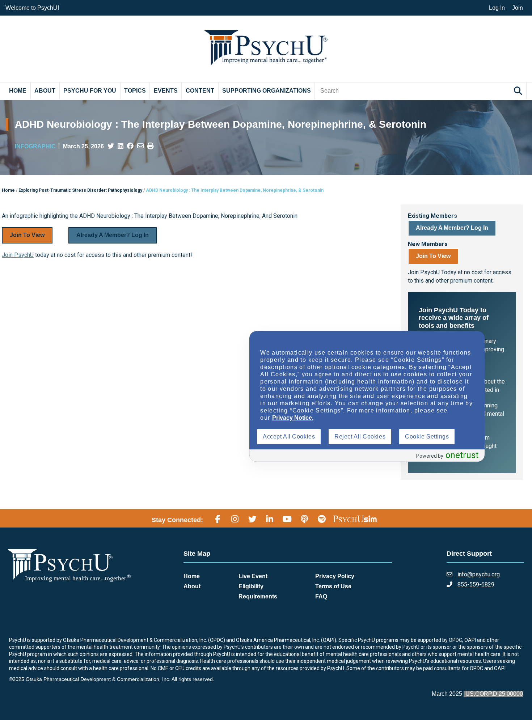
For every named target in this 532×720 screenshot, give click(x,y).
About (44, 91)
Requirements (257, 596)
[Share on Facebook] (130, 146)
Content (200, 91)
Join (517, 8)
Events (166, 91)
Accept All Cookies (289, 436)
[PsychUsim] (355, 519)
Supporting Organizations (266, 91)
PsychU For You (89, 91)
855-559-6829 (475, 584)
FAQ (321, 596)
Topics (135, 91)
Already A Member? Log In (112, 235)
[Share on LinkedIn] (120, 146)
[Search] (519, 90)
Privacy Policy (334, 576)
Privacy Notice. (292, 418)
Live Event (252, 576)
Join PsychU (18, 254)
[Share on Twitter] (110, 146)
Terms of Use (333, 586)
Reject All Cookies (359, 436)
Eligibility (250, 586)
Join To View (27, 235)
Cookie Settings (427, 436)
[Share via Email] (140, 146)
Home (17, 91)
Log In (497, 8)
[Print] (150, 146)
